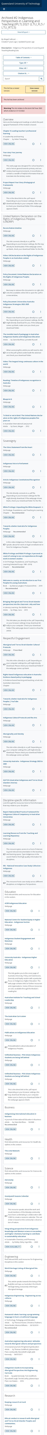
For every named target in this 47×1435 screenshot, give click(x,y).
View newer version (34, 89)
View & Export (23, 32)
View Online (9, 144)
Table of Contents (23, 57)
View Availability (12, 1247)
